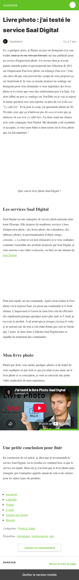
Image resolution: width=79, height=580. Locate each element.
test (51, 536)
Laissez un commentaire (39, 547)
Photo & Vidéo (26, 528)
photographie (40, 536)
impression (23, 536)
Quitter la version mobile (39, 575)
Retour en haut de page (62, 564)
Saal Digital (10, 255)
